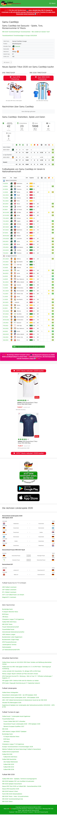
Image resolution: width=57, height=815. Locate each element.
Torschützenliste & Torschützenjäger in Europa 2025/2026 (19, 35)
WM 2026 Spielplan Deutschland (12, 784)
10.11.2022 (6, 314)
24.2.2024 (6, 195)
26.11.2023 (6, 227)
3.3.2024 (5, 192)
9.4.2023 (5, 276)
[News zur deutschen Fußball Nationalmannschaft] (11, 3)
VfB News (5, 617)
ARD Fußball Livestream (9, 587)
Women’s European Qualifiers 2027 (13, 726)
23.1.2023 (5, 305)
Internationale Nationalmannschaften (13, 632)
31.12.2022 (6, 311)
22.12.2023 (6, 215)
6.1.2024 (5, 209)
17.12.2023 (6, 218)
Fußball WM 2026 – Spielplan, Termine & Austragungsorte (19, 778)
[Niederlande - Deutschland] (28, 523)
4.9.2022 (5, 331)
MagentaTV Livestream (9, 597)
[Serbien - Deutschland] (28, 540)
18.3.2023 (5, 282)
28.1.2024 (5, 203)
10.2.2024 (5, 201)
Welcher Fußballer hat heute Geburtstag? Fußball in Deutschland (21, 749)
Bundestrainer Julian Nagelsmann (12, 637)
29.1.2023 (5, 302)
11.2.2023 (5, 293)
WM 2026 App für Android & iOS (30, 810)
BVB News (5, 614)
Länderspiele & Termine (9, 644)
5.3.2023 (5, 288)
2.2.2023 (5, 299)
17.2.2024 (5, 198)
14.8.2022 (5, 340)
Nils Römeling (23, 808)
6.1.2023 (5, 308)
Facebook (11, 812)
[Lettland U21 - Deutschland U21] (28, 569)
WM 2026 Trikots (7, 624)
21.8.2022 (5, 337)
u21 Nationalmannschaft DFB (11, 649)
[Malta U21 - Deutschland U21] (28, 574)
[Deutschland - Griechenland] (28, 527)
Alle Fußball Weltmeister (10, 762)
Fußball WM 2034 (8, 767)
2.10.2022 (5, 322)
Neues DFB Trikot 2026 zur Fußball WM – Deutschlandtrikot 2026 (21, 786)
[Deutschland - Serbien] (28, 531)
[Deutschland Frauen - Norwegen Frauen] (28, 555)
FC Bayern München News (10, 611)
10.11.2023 (6, 230)
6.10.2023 (5, 241)
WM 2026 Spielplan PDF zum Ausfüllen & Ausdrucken (18, 781)
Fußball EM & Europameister (10, 751)
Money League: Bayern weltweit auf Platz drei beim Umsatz (20, 673)
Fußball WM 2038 (8, 769)
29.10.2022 (6, 319)
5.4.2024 (5, 183)
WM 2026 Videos (7, 801)
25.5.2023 (6, 259)
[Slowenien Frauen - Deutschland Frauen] (28, 559)
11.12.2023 (6, 221)
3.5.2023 (5, 267)
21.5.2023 (5, 261)
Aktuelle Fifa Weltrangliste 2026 (11, 702)
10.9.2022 (5, 328)
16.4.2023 (5, 273)
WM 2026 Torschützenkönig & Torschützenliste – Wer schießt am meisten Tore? (26, 31)
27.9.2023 (5, 247)
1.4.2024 (5, 186)
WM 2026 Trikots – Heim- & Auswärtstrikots (15, 796)
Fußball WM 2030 (8, 764)
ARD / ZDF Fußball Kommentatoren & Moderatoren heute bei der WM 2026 (24, 700)
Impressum (31, 808)
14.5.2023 (5, 264)
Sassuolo (17, 46)
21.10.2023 (6, 238)
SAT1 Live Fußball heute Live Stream (13, 594)
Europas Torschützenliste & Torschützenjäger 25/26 (17, 746)
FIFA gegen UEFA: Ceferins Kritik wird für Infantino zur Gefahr (20, 680)
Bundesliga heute (7, 609)
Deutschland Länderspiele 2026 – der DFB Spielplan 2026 (19, 695)
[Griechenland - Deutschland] (28, 536)
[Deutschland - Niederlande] (28, 545)
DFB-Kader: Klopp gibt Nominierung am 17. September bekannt (21, 683)
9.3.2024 (5, 189)
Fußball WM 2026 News (9, 622)
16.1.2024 (5, 206)
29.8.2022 (6, 334)
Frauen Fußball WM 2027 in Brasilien (14, 721)
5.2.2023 (5, 296)
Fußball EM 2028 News (10, 757)
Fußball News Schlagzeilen (10, 692)
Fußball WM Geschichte (9, 759)
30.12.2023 (6, 212)
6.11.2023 (5, 232)
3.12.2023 (5, 224)
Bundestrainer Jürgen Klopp (10, 639)
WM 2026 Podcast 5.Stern (10, 791)
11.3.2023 (5, 285)
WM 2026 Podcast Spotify (41, 812)
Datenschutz (38, 808)
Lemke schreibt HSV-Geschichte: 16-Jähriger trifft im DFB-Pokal (21, 671)
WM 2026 (5, 729)
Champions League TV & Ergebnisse (13, 619)
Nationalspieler (6, 647)
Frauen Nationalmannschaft (10, 627)
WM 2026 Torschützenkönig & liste (12, 799)
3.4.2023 (5, 279)
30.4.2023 (6, 270)
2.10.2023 (5, 244)
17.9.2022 (5, 325)
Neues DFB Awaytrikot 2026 (10, 789)
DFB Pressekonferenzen (9, 642)
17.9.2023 (5, 253)
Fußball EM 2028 (7, 754)
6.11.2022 (5, 317)
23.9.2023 (6, 250)
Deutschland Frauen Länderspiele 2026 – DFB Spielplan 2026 (20, 697)
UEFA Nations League (8, 634)
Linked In (31, 812)
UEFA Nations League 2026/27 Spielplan (14, 731)
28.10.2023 (6, 235)
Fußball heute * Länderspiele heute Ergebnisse (16, 716)
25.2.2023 (6, 290)
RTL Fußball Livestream (9, 592)
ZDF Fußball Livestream (9, 589)
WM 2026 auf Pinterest (21, 812)
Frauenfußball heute (8, 629)
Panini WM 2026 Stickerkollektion (12, 794)
